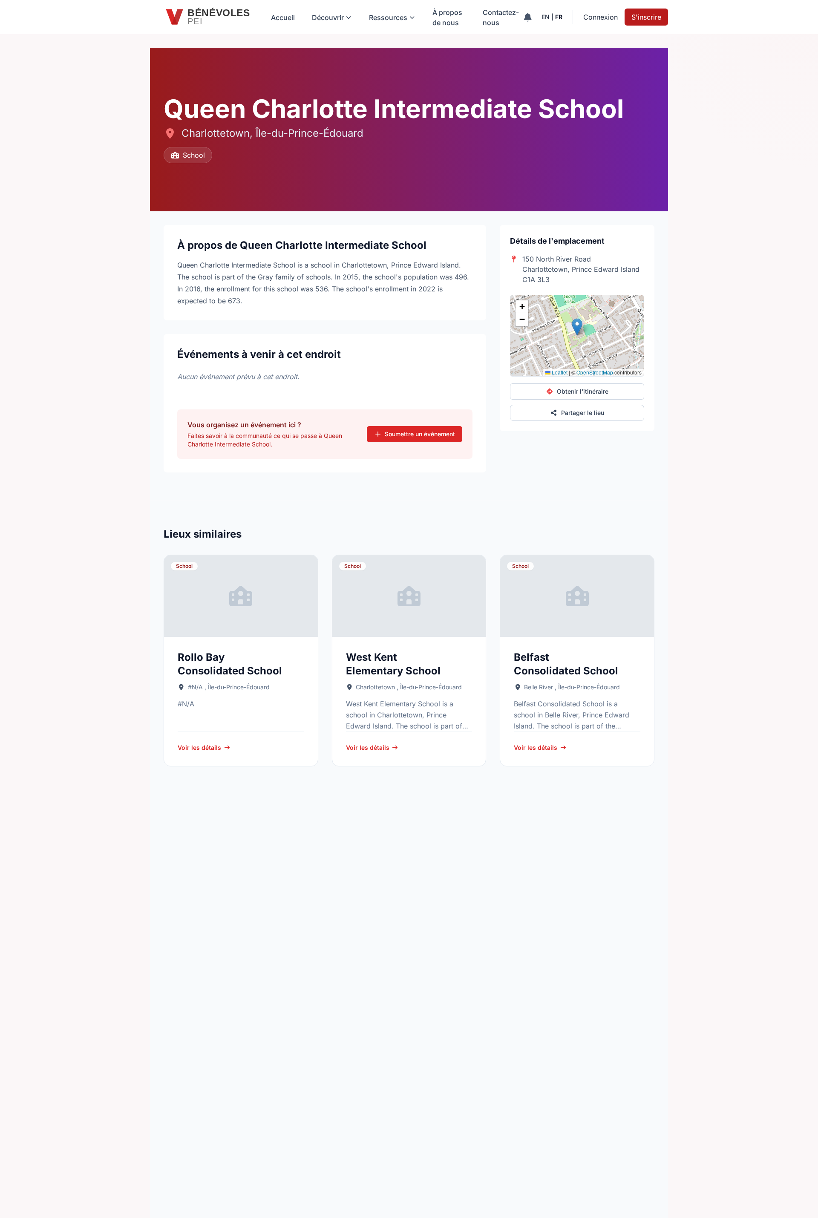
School (194, 155)
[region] (577, 336)
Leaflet (558, 372)
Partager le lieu (582, 412)
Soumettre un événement (420, 434)
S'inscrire (646, 17)
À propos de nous (447, 17)
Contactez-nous (501, 17)
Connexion (600, 17)
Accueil (283, 17)
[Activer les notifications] (528, 17)
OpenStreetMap (594, 372)
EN (545, 16)
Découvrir (328, 17)
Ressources (388, 17)
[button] (577, 327)
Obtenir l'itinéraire (582, 391)
